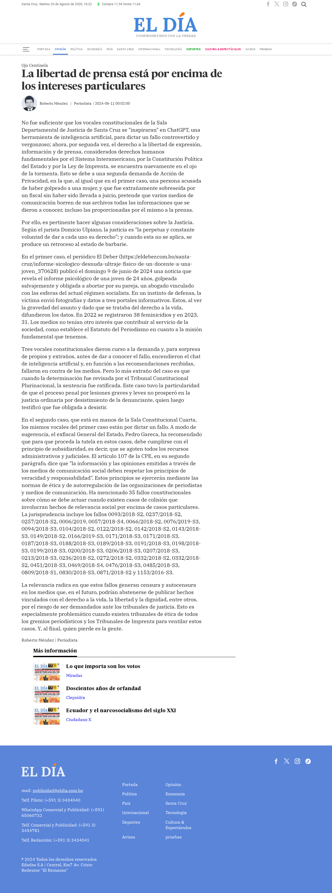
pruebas (266, 49)
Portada (43, 49)
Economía (94, 49)
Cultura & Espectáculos (223, 49)
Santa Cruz (125, 49)
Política (77, 49)
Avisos (250, 49)
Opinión (60, 49)
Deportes (193, 49)
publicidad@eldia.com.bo (58, 790)
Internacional (149, 49)
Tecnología (173, 49)
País (110, 49)
